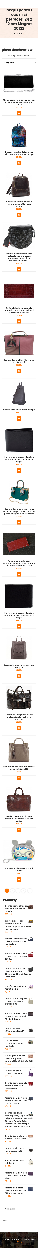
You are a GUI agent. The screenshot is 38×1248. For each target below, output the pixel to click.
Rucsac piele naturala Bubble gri (19, 410)
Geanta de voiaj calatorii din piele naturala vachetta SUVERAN (19, 717)
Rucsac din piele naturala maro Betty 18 (19, 666)
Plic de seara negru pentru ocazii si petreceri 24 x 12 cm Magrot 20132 (19, 102)
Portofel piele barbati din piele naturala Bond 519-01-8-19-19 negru (19, 615)
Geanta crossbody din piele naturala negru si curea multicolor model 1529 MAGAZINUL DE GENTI (19, 257)
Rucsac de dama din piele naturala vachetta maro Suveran (19, 203)
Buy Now (20, 113)
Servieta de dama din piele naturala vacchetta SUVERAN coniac (19, 818)
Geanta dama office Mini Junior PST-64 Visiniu (19, 361)
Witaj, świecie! (11, 1209)
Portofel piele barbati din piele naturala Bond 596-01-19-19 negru (19, 459)
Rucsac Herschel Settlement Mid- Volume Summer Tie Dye (19, 153)
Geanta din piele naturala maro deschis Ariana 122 (19, 768)
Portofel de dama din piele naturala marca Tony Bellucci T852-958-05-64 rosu (19, 310)
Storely (19, 1242)
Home (19, 33)
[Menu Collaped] (34, 4)
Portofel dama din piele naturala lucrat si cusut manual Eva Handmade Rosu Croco (19, 563)
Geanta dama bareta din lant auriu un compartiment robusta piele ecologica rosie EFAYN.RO (19, 511)
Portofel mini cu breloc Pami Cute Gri (19, 869)
